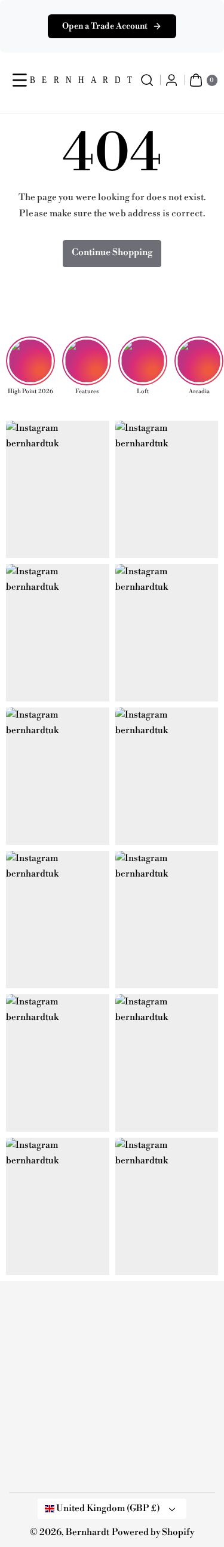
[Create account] (172, 80)
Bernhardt (87, 1532)
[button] (20, 80)
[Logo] (68, 1309)
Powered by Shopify (153, 1532)
